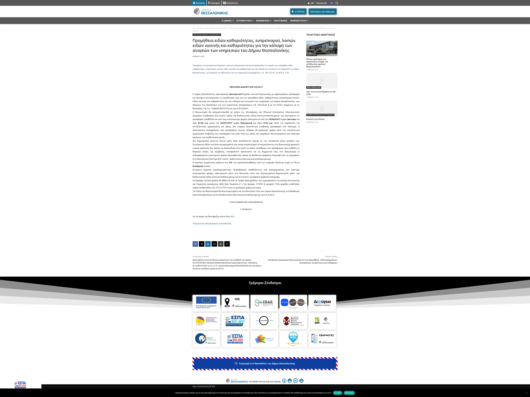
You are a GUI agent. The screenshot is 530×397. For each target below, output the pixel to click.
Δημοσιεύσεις (198, 28)
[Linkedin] (208, 244)
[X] (201, 244)
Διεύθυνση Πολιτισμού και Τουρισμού (320, 115)
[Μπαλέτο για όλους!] (322, 108)
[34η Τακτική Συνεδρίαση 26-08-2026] (322, 81)
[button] (337, 3)
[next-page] (312, 127)
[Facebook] (195, 244)
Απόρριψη (349, 393)
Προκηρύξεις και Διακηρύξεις (216, 28)
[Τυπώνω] (220, 244)
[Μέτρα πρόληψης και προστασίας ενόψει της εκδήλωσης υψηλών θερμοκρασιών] (322, 48)
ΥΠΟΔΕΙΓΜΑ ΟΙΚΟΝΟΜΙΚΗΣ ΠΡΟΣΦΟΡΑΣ (212, 223)
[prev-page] (308, 127)
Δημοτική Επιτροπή (313, 87)
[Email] (214, 244)
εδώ (232, 216)
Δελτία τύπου (311, 55)
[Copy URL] (227, 244)
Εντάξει (337, 393)
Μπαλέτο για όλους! (315, 119)
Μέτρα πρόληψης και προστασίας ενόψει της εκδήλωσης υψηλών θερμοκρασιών (317, 63)
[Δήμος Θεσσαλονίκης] (213, 11)
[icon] (284, 382)
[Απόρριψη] (526, 392)
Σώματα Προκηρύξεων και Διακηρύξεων (244, 28)
